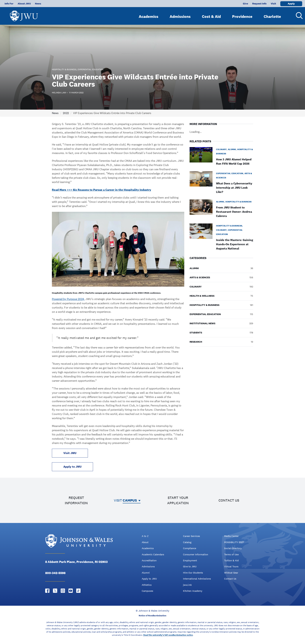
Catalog (187, 542)
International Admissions (197, 578)
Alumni (146, 572)
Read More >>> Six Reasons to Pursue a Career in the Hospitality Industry (101, 190)
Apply (291, 3)
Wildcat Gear (231, 572)
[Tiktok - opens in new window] (78, 590)
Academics (148, 16)
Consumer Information (195, 554)
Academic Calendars (153, 554)
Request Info (259, 3)
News (38, 3)
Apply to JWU (72, 467)
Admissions (180, 16)
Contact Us (230, 578)
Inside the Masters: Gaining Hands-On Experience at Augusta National (234, 244)
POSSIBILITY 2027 (234, 542)
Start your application (178, 500)
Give (245, 3)
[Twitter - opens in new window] (55, 590)
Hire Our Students (193, 572)
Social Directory (233, 548)
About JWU (24, 3)
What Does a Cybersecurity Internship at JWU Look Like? (234, 188)
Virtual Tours (231, 566)
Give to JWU (189, 566)
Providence (242, 16)
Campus (130, 500)
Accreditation (149, 560)
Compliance (189, 548)
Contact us (229, 500)
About (145, 542)
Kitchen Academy (192, 590)
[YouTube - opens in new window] (70, 590)
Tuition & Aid (231, 560)
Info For (9, 3)
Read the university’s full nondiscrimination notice (168, 635)
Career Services (191, 536)
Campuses (147, 590)
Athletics (147, 584)
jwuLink (187, 584)
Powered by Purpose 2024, (68, 299)
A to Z (145, 536)
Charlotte (272, 16)
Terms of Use (231, 554)
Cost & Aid (211, 16)
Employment (190, 560)
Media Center (231, 536)
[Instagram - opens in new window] (62, 590)
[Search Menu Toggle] (298, 15)
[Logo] (24, 14)
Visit (273, 3)
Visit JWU (69, 453)
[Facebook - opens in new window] (47, 590)
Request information (76, 500)
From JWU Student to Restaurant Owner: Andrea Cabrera (234, 212)
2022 (66, 113)
